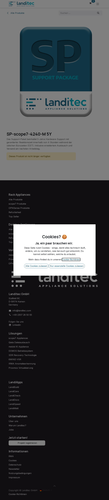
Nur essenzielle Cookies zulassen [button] (67, 266)
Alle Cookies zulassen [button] (36, 266)
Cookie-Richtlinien (71, 259)
